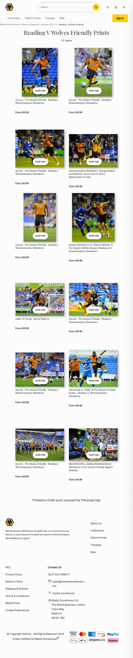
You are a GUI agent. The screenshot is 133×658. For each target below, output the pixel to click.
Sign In (120, 18)
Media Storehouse (46, 639)
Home (17, 24)
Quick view (40, 90)
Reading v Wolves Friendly (71, 24)
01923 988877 (60, 574)
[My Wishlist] (107, 7)
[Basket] (116, 7)
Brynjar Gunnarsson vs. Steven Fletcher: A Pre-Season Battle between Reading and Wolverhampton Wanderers (91, 248)
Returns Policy (14, 581)
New (62, 18)
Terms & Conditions (17, 596)
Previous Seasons (30, 24)
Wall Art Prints (6, 24)
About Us (96, 523)
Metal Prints (12, 603)
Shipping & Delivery (16, 588)
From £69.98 (22, 112)
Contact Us (54, 567)
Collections (14, 18)
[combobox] (66, 7)
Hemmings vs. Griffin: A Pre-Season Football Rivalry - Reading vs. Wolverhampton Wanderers (92, 393)
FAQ (7, 567)
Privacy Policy (13, 574)
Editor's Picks (33, 18)
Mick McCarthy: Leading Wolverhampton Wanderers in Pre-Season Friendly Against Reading (91, 467)
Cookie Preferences (17, 610)
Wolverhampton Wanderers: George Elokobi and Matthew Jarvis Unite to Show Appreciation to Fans (92, 174)
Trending (50, 18)
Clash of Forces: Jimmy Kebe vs (32, 319)
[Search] (96, 7)
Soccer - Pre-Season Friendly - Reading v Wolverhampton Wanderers (36, 101)
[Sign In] (124, 7)
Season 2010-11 (48, 24)
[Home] (20, 7)
